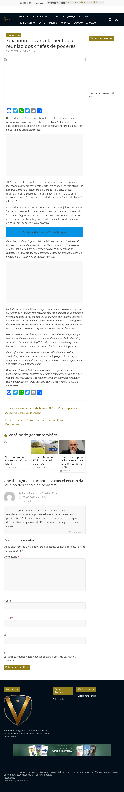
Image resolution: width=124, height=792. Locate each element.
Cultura (84, 16)
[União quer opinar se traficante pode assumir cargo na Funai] (72, 441)
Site (6, 635)
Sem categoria (14, 35)
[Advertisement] (44, 155)
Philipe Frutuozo (29, 51)
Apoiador (91, 22)
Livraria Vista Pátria (86, 695)
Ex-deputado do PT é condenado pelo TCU (43, 460)
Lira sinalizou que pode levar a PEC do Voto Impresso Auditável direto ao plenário (41, 410)
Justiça (71, 16)
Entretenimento (48, 22)
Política (23, 16)
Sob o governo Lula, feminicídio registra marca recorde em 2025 (82, 4)
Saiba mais (58, 699)
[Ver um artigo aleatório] (117, 19)
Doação (78, 22)
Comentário (11, 556)
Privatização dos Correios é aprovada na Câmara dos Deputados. (38, 422)
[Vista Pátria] (7, 19)
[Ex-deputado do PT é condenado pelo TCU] (44, 441)
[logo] (18, 695)
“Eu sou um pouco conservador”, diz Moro (17, 460)
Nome (8, 600)
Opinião (65, 22)
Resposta (78, 532)
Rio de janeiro (27, 22)
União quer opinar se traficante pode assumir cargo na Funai (72, 462)
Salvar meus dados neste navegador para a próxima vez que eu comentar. (40, 658)
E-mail (8, 618)
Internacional (40, 16)
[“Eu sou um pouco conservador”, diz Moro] (17, 441)
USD (108, 93)
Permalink (28, 501)
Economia (58, 16)
